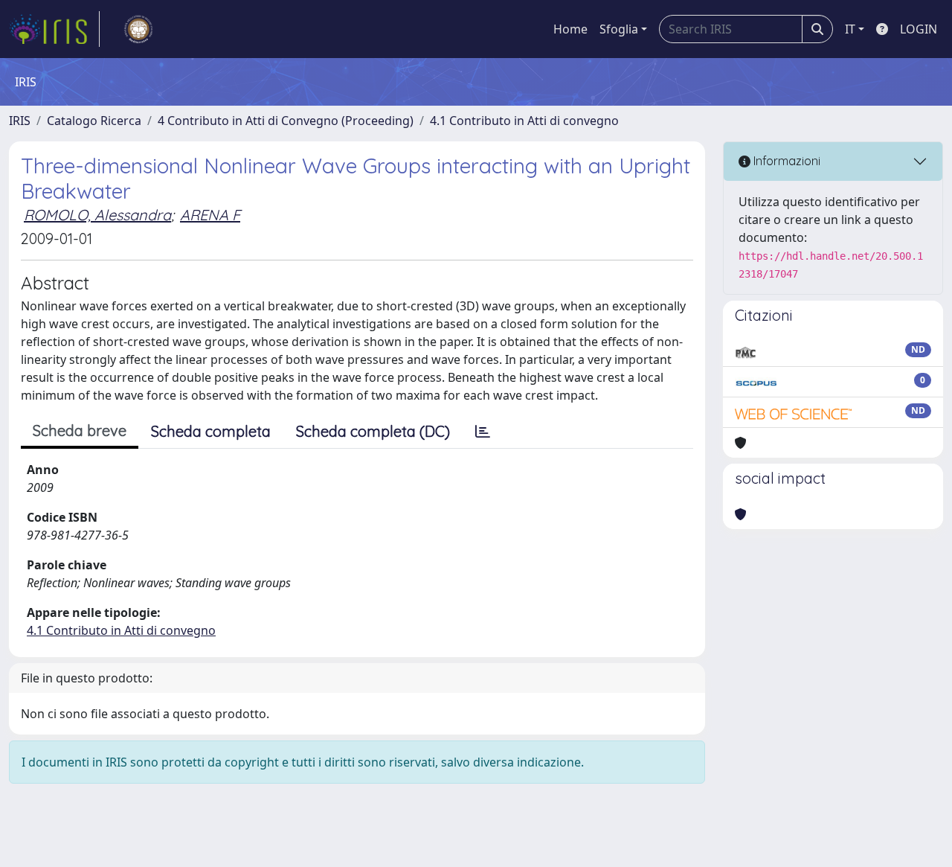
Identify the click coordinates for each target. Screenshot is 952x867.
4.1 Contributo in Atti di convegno (524, 120)
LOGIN (918, 29)
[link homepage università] (138, 29)
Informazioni (785, 160)
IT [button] (850, 29)
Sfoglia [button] (618, 29)
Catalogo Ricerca (94, 120)
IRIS (19, 120)
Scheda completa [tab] (211, 431)
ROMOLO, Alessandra (97, 214)
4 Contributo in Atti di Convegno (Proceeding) (286, 120)
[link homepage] (54, 29)
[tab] (483, 431)
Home (570, 29)
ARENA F (210, 214)
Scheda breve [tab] (79, 430)
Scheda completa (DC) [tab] (373, 431)
